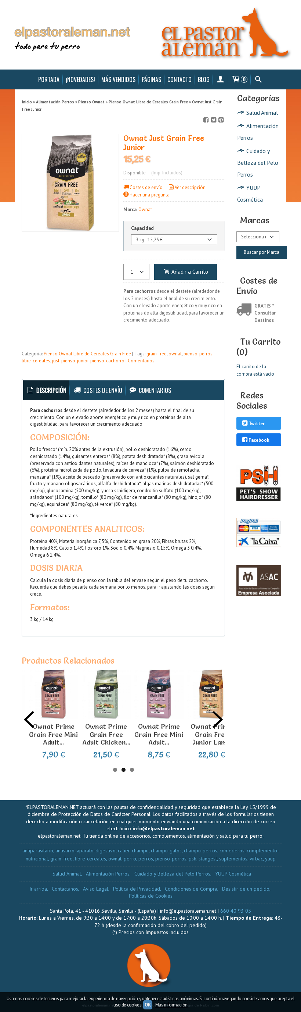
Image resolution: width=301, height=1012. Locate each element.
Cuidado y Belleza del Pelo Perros (257, 162)
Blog (204, 79)
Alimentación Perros (258, 131)
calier (124, 850)
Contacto (179, 79)
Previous (29, 719)
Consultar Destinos (265, 316)
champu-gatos (166, 850)
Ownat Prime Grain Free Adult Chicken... (106, 734)
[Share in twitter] (213, 120)
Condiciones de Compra (191, 888)
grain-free (156, 354)
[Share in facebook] (206, 120)
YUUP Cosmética (250, 193)
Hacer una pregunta (150, 195)
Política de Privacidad (136, 888)
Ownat (145, 209)
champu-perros (200, 850)
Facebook (259, 440)
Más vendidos (118, 79)
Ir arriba (38, 888)
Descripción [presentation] (50, 390)
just (55, 361)
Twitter (257, 423)
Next (217, 719)
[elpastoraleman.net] (150, 35)
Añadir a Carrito (189, 271)
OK (147, 1005)
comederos (232, 850)
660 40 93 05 (235, 911)
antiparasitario (37, 850)
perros (145, 858)
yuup (270, 858)
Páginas (151, 79)
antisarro (65, 850)
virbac (256, 858)
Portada (48, 79)
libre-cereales (36, 361)
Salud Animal (262, 112)
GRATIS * (264, 306)
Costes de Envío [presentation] (102, 390)
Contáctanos (65, 888)
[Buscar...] (258, 79)
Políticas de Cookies (151, 895)
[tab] (46, 390)
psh (192, 858)
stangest (208, 858)
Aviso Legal (95, 888)
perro (130, 858)
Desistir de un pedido (245, 888)
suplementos (233, 858)
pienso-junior (74, 361)
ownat (175, 354)
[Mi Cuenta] (220, 79)
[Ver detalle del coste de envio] (245, 310)
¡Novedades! (80, 79)
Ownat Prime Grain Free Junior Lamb (211, 734)
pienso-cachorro (107, 361)
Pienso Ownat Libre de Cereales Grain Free (87, 354)
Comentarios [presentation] (154, 390)
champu (140, 850)
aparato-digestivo (96, 850)
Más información (171, 1005)
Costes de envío (146, 187)
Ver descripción (190, 187)
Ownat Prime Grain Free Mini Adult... (53, 734)
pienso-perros (198, 354)
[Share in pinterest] (221, 120)
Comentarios (141, 361)
